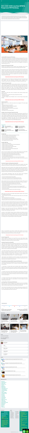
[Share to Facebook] (4, 306)
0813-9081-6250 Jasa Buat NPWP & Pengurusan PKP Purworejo (22, 310)
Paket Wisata (12, 414)
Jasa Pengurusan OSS (12, 412)
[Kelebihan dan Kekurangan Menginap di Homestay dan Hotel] (3, 376)
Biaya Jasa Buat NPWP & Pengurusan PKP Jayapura (14, 321)
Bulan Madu (17, 411)
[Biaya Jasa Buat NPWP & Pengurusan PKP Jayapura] (14, 317)
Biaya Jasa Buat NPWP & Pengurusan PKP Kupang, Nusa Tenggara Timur (4, 331)
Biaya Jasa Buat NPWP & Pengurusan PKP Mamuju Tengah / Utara (9, 130)
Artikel (11, 411)
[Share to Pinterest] (14, 306)
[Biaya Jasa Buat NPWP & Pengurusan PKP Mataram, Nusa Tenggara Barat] (14, 327)
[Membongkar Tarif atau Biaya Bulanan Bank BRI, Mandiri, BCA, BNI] (3, 364)
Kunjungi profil (5, 343)
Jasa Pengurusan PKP (4, 303)
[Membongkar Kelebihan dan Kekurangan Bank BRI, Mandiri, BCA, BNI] (3, 360)
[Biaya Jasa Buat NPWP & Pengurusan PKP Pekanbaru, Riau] (16, 130)
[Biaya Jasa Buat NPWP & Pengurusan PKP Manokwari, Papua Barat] (24, 317)
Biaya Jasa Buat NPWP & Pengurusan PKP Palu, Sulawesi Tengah (9, 127)
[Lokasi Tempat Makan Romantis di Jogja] (3, 372)
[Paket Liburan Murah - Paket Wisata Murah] (14, 0)
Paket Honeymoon (17, 413)
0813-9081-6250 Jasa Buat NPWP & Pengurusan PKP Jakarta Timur (7, 310)
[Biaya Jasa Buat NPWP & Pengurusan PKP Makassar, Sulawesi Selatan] (16, 127)
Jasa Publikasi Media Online (12, 413)
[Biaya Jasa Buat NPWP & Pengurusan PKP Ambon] (24, 327)
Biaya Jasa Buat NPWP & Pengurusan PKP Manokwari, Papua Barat (24, 321)
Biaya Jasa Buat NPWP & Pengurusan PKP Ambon (23, 331)
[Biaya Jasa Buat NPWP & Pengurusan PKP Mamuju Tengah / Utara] (3, 130)
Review (16, 414)
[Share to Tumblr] (24, 306)
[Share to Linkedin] (19, 306)
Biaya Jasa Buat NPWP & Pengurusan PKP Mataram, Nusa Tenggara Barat (14, 331)
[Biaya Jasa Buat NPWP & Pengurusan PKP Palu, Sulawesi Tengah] (3, 127)
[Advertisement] (14, 27)
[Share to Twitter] (9, 306)
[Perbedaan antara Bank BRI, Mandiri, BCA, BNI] (3, 368)
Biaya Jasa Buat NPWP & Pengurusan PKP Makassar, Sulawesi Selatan (21, 127)
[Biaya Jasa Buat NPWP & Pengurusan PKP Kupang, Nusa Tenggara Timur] (5, 327)
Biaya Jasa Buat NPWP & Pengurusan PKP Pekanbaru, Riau (22, 130)
